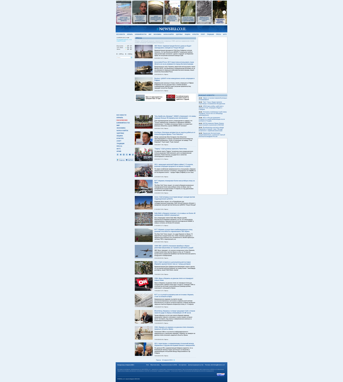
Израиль (130, 34)
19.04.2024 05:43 (158, 339)
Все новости (120, 34)
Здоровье (179, 34)
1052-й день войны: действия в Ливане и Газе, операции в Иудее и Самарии (211, 107)
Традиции (210, 34)
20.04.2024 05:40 (158, 258)
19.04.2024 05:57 (158, 323)
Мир (150, 34)
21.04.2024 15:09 (158, 209)
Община (187, 34)
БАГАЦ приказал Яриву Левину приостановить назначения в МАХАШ (211, 124)
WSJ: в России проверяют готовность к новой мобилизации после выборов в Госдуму (212, 119)
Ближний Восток (140, 34)
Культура (195, 34)
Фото (225, 34)
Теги (147, 365)
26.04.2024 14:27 (158, 58)
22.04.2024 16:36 (158, 176)
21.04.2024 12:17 (158, 225)
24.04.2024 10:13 (158, 159)
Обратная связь (155, 365)
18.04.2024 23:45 (158, 355)
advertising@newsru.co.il (218, 365)
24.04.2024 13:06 (158, 128)
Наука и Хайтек (168, 34)
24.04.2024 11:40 (158, 144)
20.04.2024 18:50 (158, 242)
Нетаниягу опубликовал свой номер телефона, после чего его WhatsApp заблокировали (213, 113)
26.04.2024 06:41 (158, 74)
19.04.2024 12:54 (158, 274)
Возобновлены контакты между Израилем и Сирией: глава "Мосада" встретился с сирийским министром (211, 129)
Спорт (203, 34)
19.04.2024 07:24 (158, 307)
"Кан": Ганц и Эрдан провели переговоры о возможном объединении (212, 102)
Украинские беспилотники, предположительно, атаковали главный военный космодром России (212, 134)
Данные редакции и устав (195, 365)
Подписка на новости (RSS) (169, 365)
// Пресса (165, 58)
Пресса (218, 34)
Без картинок (183, 365)
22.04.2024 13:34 (158, 193)
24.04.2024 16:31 (158, 90)
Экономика (157, 34)
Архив (119, 151)
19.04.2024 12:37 (158, 290)
